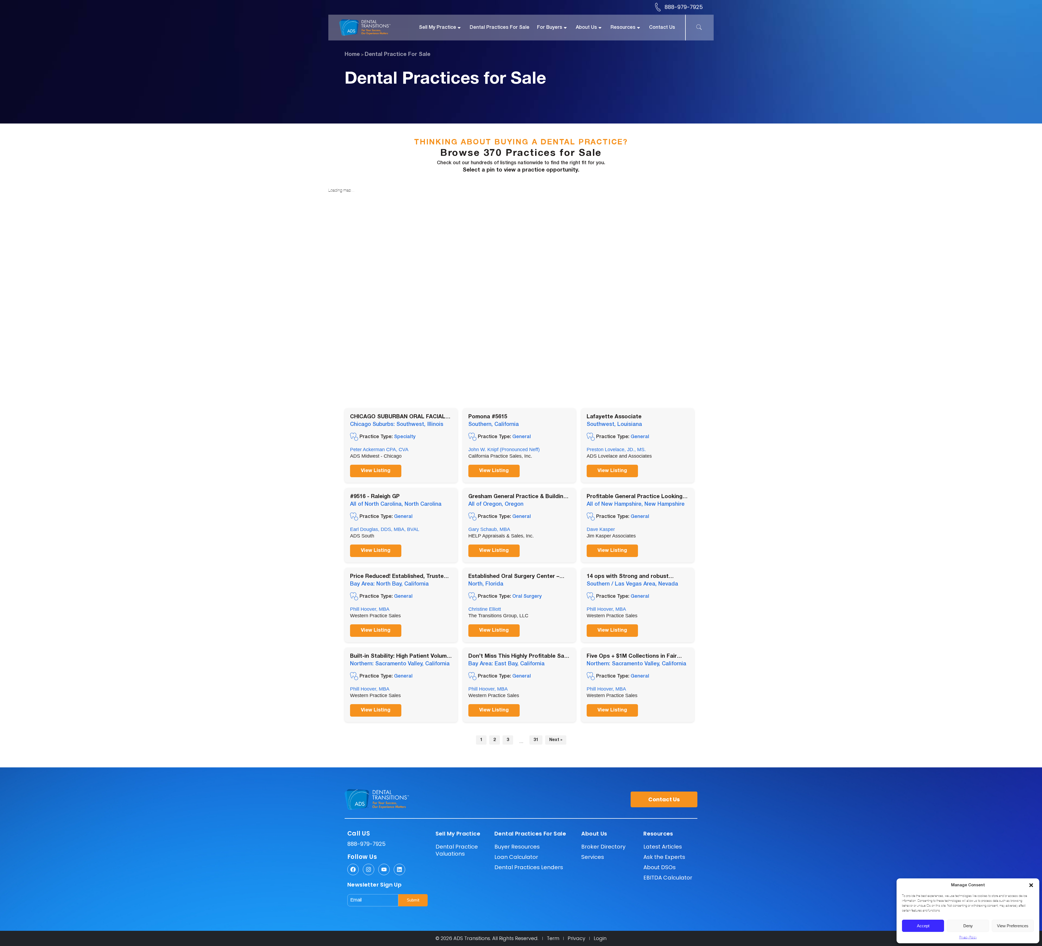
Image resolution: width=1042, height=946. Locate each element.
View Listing (375, 471)
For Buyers (549, 27)
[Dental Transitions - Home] (371, 27)
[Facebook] (353, 869)
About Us (586, 27)
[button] (1031, 885)
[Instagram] (368, 869)
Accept (923, 925)
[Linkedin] (399, 869)
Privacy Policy (968, 937)
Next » (555, 740)
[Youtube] (384, 869)
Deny (968, 925)
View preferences (1012, 925)
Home (352, 54)
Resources (623, 27)
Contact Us (662, 27)
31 (535, 740)
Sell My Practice (437, 27)
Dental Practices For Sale (499, 27)
